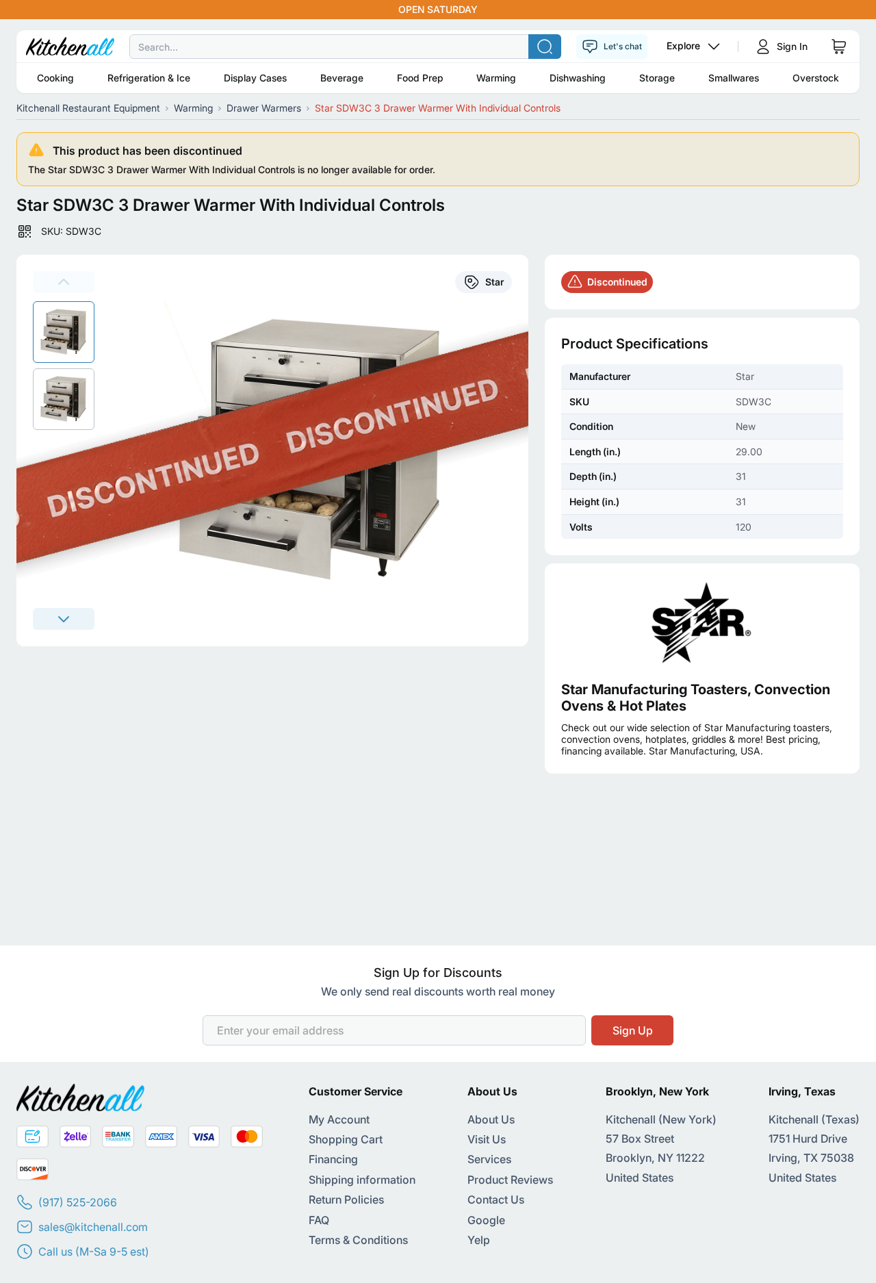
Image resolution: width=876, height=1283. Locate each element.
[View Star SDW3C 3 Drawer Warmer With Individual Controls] (63, 332)
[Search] (544, 46)
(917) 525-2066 (77, 1202)
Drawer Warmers (264, 108)
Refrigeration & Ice (148, 78)
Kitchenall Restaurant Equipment (88, 108)
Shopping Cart (346, 1139)
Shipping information (362, 1179)
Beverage (341, 78)
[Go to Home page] (70, 46)
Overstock (816, 78)
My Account (339, 1119)
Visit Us (486, 1139)
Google (486, 1220)
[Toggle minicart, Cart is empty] (839, 46)
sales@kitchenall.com (93, 1227)
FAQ (319, 1220)
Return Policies (346, 1199)
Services (489, 1159)
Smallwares (733, 78)
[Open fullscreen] (319, 450)
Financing (333, 1159)
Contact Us (495, 1199)
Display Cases (255, 78)
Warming (496, 78)
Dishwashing (578, 78)
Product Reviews (510, 1179)
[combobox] (438, 46)
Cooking (55, 78)
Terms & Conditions (358, 1240)
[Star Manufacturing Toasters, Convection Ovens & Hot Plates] (702, 622)
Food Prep (420, 78)
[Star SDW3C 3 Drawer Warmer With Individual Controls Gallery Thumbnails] (63, 365)
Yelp (478, 1240)
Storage (657, 78)
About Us (491, 1119)
